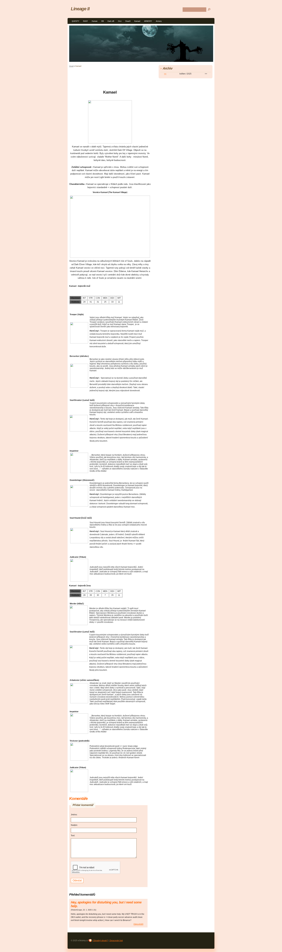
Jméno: (74, 814)
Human (94, 21)
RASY (85, 21)
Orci (119, 21)
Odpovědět (138, 924)
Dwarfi (127, 21)
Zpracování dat (116, 940)
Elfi (102, 21)
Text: (73, 835)
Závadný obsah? (100, 940)
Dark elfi (111, 21)
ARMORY (148, 21)
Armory (159, 21)
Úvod (71, 66)
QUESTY (75, 21)
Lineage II (80, 8)
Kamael (137, 21)
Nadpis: (74, 825)
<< (165, 74)
